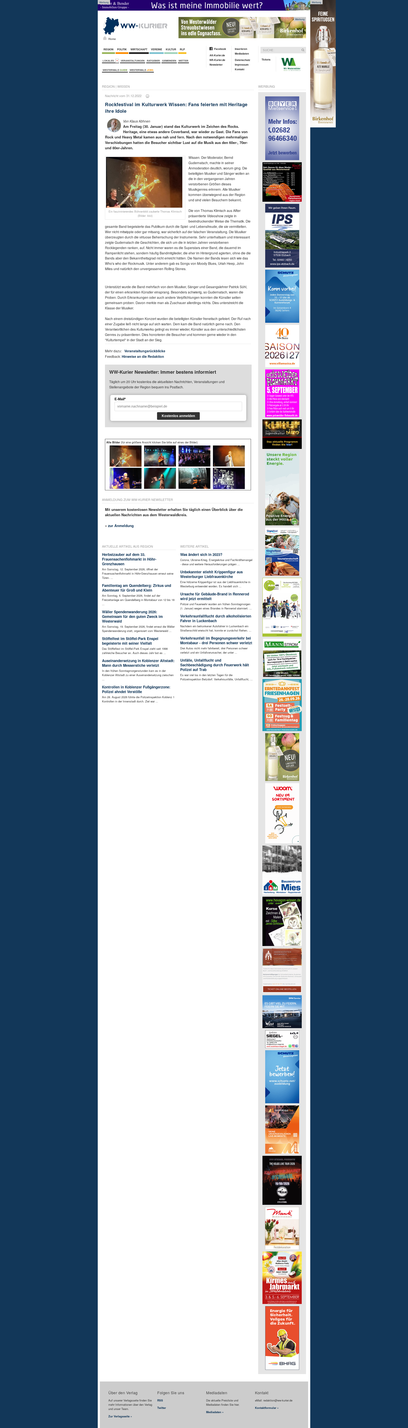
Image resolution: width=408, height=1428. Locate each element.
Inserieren (241, 49)
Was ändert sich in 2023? (201, 554)
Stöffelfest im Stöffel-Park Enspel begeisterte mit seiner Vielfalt (130, 641)
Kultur (171, 49)
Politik (122, 49)
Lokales (109, 60)
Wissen (123, 86)
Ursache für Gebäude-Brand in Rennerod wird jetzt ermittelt (214, 596)
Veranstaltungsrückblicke (144, 350)
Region (108, 49)
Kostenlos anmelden (178, 416)
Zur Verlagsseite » (120, 1416)
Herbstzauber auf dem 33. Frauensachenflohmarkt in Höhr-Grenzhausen (129, 559)
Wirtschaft (139, 49)
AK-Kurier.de (217, 55)
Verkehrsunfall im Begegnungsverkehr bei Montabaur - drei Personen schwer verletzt (216, 640)
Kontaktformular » (267, 1408)
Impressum (242, 64)
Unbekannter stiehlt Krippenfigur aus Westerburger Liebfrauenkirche (211, 574)
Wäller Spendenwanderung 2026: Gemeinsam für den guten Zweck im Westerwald (132, 616)
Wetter (183, 60)
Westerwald (115, 70)
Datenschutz (242, 60)
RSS (160, 1400)
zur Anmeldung (121, 525)
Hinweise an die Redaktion (143, 356)
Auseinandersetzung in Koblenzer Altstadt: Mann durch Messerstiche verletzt (138, 663)
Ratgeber (153, 60)
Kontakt (239, 69)
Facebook (220, 49)
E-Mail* (120, 399)
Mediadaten (242, 53)
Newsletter (216, 64)
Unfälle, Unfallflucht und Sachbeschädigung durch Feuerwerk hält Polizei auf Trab (214, 665)
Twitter (161, 1408)
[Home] (104, 38)
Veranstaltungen (132, 60)
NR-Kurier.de (217, 60)
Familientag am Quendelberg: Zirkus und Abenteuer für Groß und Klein (136, 588)
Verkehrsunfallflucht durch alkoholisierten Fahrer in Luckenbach (215, 618)
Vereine (156, 49)
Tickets (266, 59)
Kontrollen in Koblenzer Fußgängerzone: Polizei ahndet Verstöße (136, 689)
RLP (182, 49)
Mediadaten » (215, 1412)
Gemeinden (169, 60)
